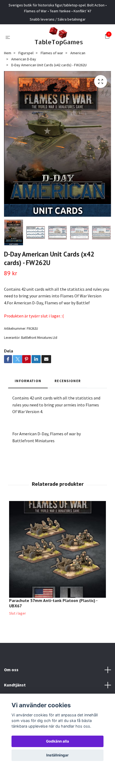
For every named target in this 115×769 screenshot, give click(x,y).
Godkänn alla (57, 741)
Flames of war (52, 53)
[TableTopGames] (58, 37)
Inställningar (57, 755)
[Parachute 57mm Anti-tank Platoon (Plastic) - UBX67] (57, 549)
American (77, 53)
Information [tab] (28, 381)
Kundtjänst (15, 685)
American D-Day (23, 59)
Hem (7, 53)
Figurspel (25, 53)
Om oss (11, 669)
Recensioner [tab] (68, 381)
